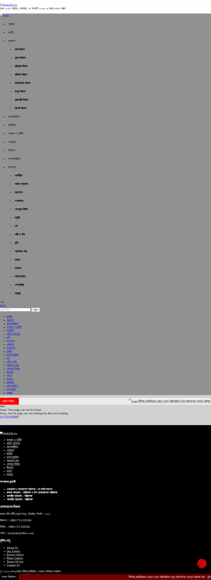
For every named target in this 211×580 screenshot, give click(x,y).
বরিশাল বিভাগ (21, 74)
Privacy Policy (15, 554)
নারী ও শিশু (20, 234)
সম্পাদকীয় (19, 285)
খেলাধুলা (12, 142)
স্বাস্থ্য (18, 293)
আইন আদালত (21, 184)
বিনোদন (11, 150)
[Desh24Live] (8, 5)
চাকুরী (17, 217)
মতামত (18, 268)
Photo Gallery (15, 558)
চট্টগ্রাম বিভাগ (21, 66)
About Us (12, 547)
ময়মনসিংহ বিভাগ (22, 83)
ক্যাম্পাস (19, 192)
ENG (3, 305)
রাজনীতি (12, 125)
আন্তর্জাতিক (14, 116)
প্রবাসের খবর (21, 251)
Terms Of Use (15, 561)
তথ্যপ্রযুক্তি (14, 158)
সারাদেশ (11, 41)
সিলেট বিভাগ (20, 108)
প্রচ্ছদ (11, 24)
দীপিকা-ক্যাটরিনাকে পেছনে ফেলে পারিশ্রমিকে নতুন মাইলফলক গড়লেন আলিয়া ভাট (168, 401)
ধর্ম (16, 226)
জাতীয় (11, 32)
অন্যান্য (12, 167)
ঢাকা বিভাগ (20, 49)
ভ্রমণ (17, 259)
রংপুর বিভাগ (20, 91)
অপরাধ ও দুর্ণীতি (15, 133)
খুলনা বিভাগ (20, 57)
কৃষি (16, 242)
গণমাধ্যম (19, 200)
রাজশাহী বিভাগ (21, 99)
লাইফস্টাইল (20, 276)
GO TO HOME (9, 416)
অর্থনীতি (18, 175)
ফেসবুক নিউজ (21, 209)
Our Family (13, 551)
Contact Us (13, 565)
